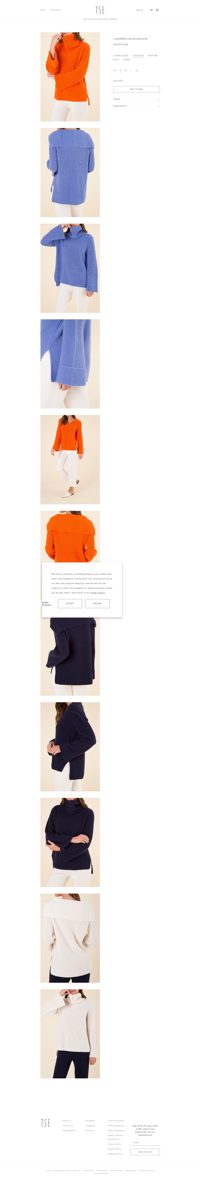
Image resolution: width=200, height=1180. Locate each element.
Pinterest (89, 1130)
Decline (97, 603)
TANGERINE (138, 55)
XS (115, 70)
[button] (43, 10)
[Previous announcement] (41, 19)
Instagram (90, 1125)
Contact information (147, 1171)
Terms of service (116, 1171)
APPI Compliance (116, 1125)
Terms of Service (116, 1120)
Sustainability (69, 1130)
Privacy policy (102, 1171)
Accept (70, 603)
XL (137, 70)
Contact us (68, 1125)
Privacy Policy (97, 592)
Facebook (89, 1120)
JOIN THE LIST (145, 1152)
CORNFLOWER (121, 55)
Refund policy (89, 1171)
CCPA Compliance (116, 1130)
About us (67, 1120)
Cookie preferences (101, 1173)
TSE (53, 1171)
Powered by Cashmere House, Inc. (68, 1171)
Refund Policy (114, 1149)
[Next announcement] (158, 19)
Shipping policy (131, 1171)
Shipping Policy (115, 1154)
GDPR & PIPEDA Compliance (115, 1137)
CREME (126, 59)
